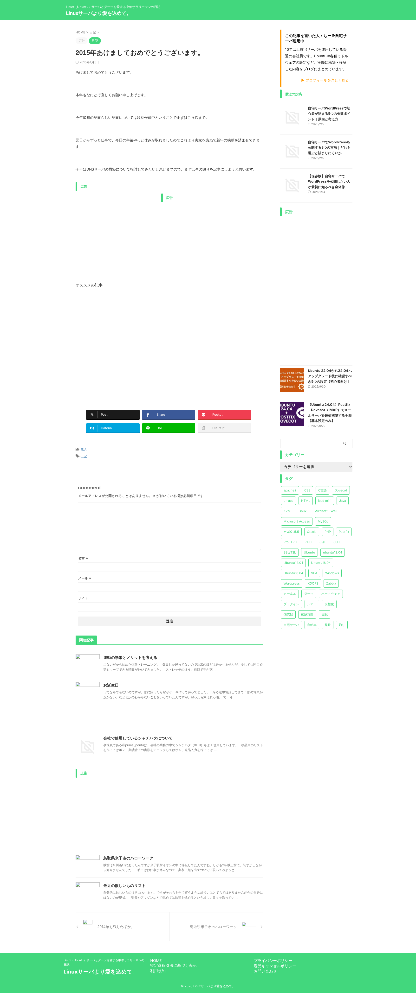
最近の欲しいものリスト (124, 885)
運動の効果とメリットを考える (130, 657)
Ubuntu (309, 552)
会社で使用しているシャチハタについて (138, 738)
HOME (156, 960)
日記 (83, 450)
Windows (332, 573)
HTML (305, 501)
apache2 (290, 490)
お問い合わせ (265, 971)
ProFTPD (290, 542)
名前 (83, 558)
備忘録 (288, 614)
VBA (314, 573)
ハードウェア (330, 594)
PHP (328, 532)
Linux (302, 511)
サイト (83, 598)
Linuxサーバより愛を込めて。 (98, 13)
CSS (307, 490)
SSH (336, 542)
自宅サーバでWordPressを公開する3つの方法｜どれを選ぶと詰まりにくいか (329, 147)
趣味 (328, 625)
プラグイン (291, 604)
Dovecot (341, 490)
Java (342, 501)
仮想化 (329, 604)
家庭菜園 (307, 614)
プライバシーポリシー (273, 960)
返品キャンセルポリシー (275, 965)
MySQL (323, 521)
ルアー (312, 604)
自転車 (312, 625)
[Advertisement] (116, 227)
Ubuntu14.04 (293, 563)
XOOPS (313, 583)
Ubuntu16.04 (321, 563)
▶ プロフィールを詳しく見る (325, 80)
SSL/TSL (290, 552)
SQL (322, 542)
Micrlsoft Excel (325, 511)
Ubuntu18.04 (293, 573)
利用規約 (158, 970)
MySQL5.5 (291, 532)
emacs (288, 501)
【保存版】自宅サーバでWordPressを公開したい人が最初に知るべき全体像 (329, 181)
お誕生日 (111, 685)
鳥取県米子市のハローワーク (128, 858)
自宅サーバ (291, 625)
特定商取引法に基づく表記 (173, 965)
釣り (342, 625)
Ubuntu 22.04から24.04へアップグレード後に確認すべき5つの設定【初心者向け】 (330, 376)
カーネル (290, 594)
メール (84, 578)
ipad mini (324, 501)
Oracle (312, 532)
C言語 (322, 490)
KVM (287, 511)
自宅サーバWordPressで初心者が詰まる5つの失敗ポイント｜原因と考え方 (329, 113)
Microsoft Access (297, 521)
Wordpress (292, 583)
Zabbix (331, 583)
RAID (308, 542)
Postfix (344, 532)
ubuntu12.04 (332, 552)
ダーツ (308, 594)
